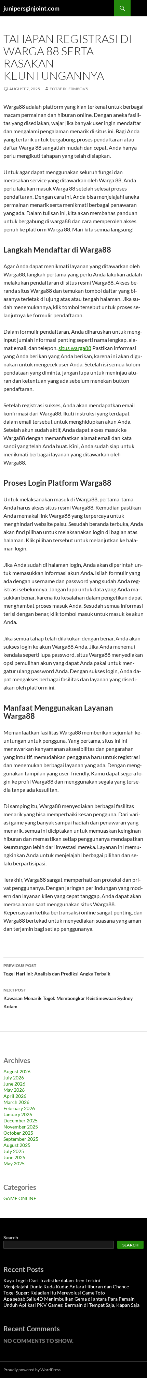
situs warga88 (74, 348)
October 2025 (18, 1133)
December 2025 (20, 1120)
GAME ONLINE (19, 1198)
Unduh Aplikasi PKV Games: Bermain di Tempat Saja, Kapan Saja (71, 1305)
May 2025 (14, 1163)
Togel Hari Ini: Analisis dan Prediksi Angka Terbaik (56, 969)
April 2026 (14, 1096)
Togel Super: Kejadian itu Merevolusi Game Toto (54, 1293)
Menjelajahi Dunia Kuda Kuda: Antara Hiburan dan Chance (66, 1286)
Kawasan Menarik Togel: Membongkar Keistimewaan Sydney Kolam (68, 998)
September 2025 (20, 1139)
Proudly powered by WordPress (32, 1369)
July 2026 (13, 1077)
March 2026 (16, 1102)
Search (10, 1237)
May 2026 (14, 1090)
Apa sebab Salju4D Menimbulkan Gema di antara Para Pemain (69, 1299)
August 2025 (16, 1145)
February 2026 (19, 1108)
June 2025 (14, 1157)
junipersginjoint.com (31, 8)
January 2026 (17, 1114)
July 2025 (13, 1151)
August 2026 (16, 1071)
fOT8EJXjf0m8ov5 (69, 88)
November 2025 (20, 1127)
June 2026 (14, 1084)
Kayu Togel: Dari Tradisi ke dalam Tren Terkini (51, 1280)
